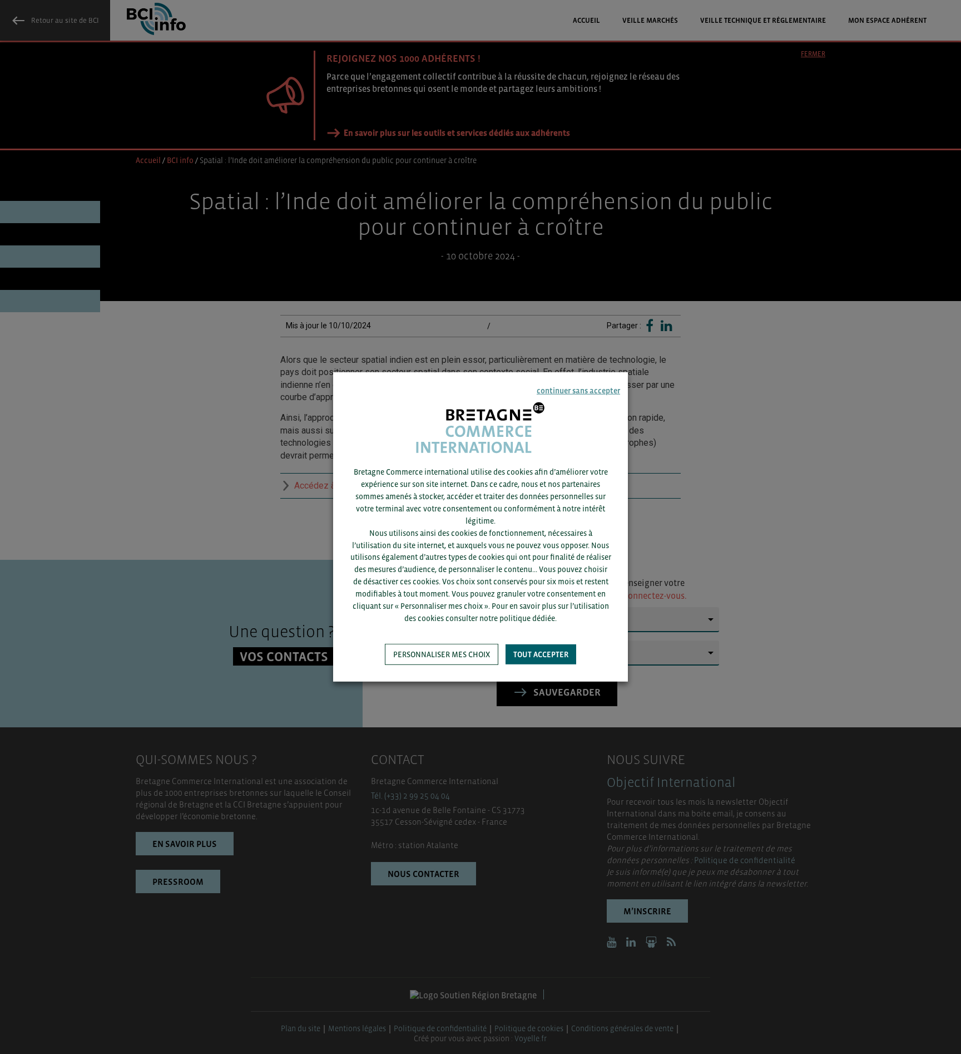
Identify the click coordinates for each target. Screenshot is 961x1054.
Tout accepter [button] (540, 654)
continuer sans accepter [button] (578, 390)
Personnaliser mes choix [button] (441, 654)
